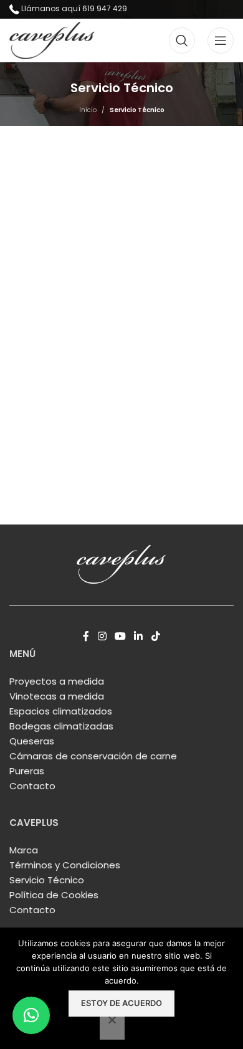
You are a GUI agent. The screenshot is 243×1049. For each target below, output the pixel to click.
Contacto (32, 785)
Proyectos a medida (56, 681)
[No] (112, 1026)
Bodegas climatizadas (61, 726)
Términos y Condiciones (64, 864)
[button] (31, 1015)
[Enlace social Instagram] (101, 636)
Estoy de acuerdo (121, 1003)
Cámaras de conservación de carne (93, 755)
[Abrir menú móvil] (220, 40)
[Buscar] (182, 40)
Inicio (88, 110)
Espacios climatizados (60, 711)
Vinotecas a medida (56, 696)
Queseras (31, 741)
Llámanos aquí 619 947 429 (74, 8)
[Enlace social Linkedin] (138, 636)
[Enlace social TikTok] (155, 636)
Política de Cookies (53, 894)
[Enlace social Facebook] (86, 636)
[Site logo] (52, 39)
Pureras (26, 770)
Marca (23, 850)
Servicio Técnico (46, 879)
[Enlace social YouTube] (120, 636)
